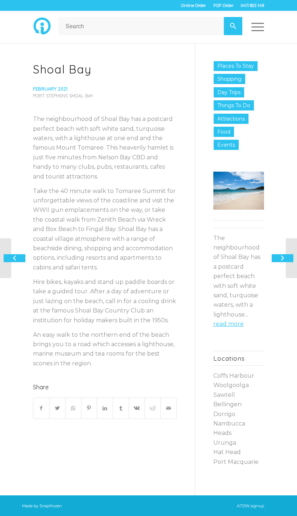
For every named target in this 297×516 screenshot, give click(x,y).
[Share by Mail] (168, 408)
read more (228, 323)
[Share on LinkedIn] (105, 408)
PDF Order (223, 5)
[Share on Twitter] (57, 408)
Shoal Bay (62, 69)
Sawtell (224, 394)
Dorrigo (224, 414)
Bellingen (227, 404)
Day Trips (228, 92)
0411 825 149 (252, 5)
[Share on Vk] (137, 408)
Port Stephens (50, 95)
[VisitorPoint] (42, 26)
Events (226, 145)
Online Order (193, 5)
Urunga (224, 442)
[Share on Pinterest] (89, 408)
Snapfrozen (50, 505)
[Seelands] (5, 258)
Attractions (231, 119)
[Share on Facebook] (41, 408)
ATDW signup (250, 505)
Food (223, 132)
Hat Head (227, 452)
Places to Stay (235, 66)
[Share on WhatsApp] (73, 408)
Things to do (233, 105)
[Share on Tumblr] (121, 408)
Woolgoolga (231, 385)
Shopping (229, 79)
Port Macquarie (236, 461)
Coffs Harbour (233, 375)
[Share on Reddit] (152, 408)
